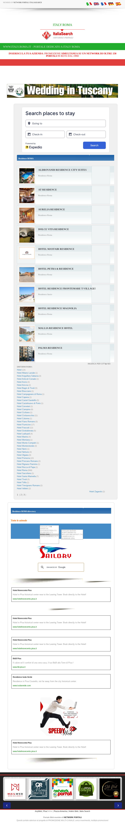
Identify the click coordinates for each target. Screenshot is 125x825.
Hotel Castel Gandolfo (26, 400)
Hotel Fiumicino (24, 424)
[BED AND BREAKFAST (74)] (72, 535)
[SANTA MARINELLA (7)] (49, 537)
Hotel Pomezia (23, 458)
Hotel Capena (23, 397)
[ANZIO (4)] (49, 529)
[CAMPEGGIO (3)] (72, 537)
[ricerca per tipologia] (72, 531)
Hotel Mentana (23, 440)
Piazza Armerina (60, 811)
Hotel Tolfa (21, 482)
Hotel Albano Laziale (26, 373)
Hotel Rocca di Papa (26, 467)
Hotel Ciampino (23, 409)
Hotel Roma (22, 470)
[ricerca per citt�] (49, 526)
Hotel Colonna (23, 418)
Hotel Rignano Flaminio (27, 464)
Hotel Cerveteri (23, 406)
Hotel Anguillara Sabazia (27, 376)
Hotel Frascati (23, 427)
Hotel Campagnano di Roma (29, 394)
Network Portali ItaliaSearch (27, 2)
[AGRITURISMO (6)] (72, 533)
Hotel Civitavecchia (25, 415)
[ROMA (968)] (49, 535)
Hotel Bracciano (24, 391)
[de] (111, 4)
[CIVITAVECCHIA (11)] (49, 531)
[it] (89, 4)
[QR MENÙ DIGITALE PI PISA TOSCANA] (15, 788)
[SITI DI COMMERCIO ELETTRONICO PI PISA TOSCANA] (62, 788)
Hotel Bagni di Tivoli (26, 388)
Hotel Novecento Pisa (22, 590)
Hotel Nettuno (23, 452)
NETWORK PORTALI (73, 817)
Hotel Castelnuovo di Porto (29, 403)
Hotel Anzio (22, 382)
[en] (96, 4)
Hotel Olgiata (22, 455)
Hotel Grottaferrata (25, 431)
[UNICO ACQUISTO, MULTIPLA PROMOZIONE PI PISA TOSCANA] (39, 788)
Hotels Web (73, 811)
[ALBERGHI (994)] (72, 539)
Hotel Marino (22, 437)
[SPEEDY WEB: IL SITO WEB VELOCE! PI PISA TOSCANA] (110, 788)
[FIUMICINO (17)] (49, 533)
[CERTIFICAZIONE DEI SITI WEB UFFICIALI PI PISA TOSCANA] (86, 788)
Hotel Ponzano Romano (27, 461)
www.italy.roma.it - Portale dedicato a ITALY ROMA (41, 46)
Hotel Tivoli (22, 479)
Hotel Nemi (22, 449)
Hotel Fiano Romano (26, 421)
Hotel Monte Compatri (26, 443)
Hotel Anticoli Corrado (26, 379)
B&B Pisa (17, 658)
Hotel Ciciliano (23, 412)
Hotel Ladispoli (23, 434)
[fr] (104, 4)
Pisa (45, 811)
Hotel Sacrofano (24, 473)
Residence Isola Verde (22, 677)
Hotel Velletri (22, 488)
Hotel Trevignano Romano (28, 485)
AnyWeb (38, 811)
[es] (118, 4)
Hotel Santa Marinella (26, 476)
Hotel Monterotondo (25, 446)
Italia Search (85, 811)
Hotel (19, 370)
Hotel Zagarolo (95, 491)
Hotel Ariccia (22, 385)
